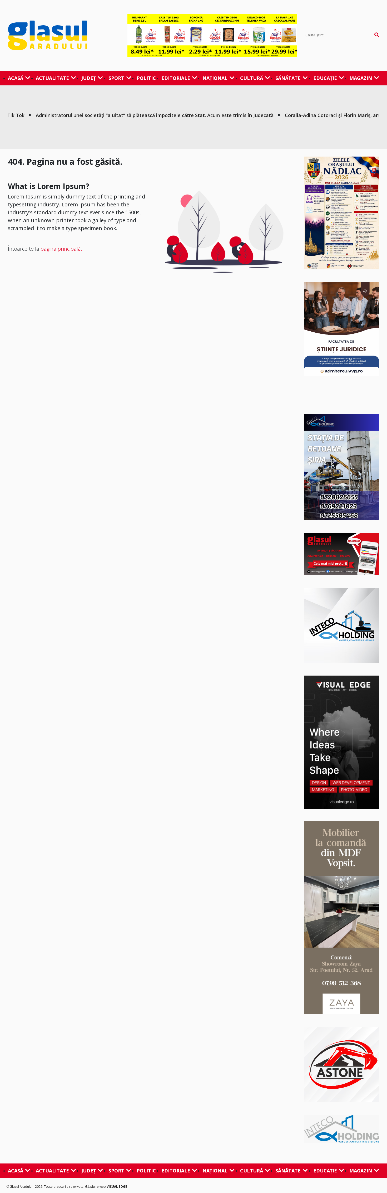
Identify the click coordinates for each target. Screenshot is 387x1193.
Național (214, 78)
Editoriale (175, 78)
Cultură (251, 78)
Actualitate (52, 78)
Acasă (15, 78)
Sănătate (288, 78)
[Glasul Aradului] (63, 35)
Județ (88, 78)
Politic (146, 78)
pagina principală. (61, 248)
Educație (325, 78)
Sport (116, 78)
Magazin (360, 78)
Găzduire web (96, 1186)
